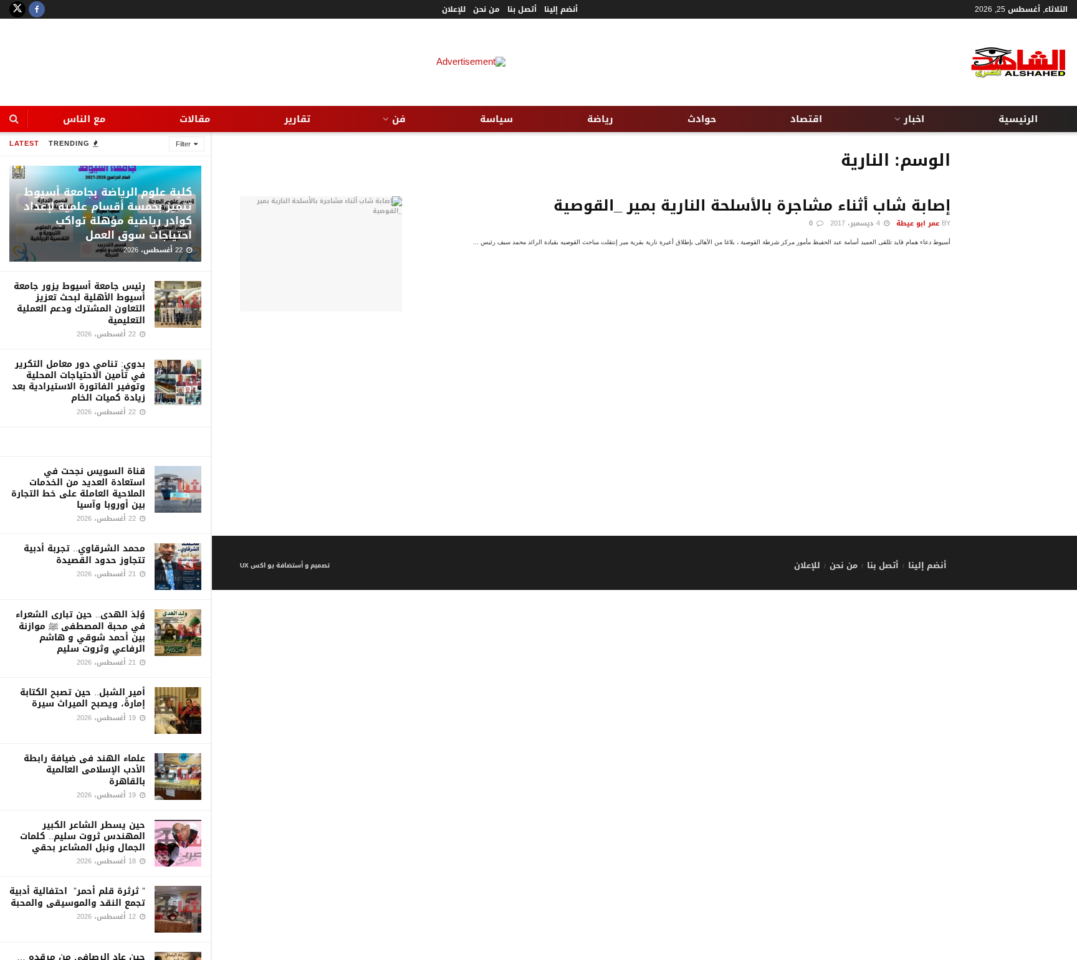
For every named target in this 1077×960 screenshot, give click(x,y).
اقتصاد (806, 119)
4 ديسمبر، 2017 (856, 223)
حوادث (701, 119)
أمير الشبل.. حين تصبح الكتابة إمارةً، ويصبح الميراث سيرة (82, 698)
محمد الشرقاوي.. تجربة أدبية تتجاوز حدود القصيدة (84, 554)
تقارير (297, 119)
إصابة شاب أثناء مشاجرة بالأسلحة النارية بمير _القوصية (751, 205)
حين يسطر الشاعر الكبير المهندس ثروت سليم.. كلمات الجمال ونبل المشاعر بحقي (82, 836)
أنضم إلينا (561, 9)
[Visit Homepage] (1008, 62)
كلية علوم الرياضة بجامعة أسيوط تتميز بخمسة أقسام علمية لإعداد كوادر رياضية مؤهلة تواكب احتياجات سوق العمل (108, 213)
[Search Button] (14, 119)
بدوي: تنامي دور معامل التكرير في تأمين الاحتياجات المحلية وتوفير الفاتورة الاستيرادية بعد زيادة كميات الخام (78, 381)
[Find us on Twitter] (17, 9)
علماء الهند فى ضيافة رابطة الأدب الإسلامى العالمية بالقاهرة (84, 769)
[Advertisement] (644, 448)
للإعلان (454, 9)
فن (399, 119)
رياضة (600, 119)
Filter (183, 144)
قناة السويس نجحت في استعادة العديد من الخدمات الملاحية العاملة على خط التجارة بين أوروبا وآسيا (78, 488)
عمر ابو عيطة (917, 223)
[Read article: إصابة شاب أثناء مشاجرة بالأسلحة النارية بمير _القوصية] (321, 254)
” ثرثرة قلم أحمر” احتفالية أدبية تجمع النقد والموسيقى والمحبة (77, 897)
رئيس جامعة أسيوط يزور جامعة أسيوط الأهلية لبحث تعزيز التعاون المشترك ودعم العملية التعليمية (79, 303)
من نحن (486, 9)
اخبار (914, 119)
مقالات (195, 119)
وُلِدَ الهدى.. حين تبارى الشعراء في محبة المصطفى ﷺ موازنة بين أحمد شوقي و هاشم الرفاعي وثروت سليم (80, 631)
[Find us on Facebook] (37, 9)
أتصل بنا (522, 9)
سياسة (496, 119)
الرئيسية (1018, 119)
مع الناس (84, 119)
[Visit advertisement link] (105, 442)
